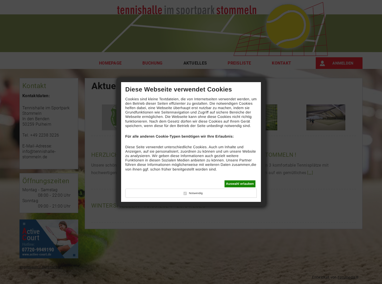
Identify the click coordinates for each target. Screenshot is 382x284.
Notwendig (196, 193)
